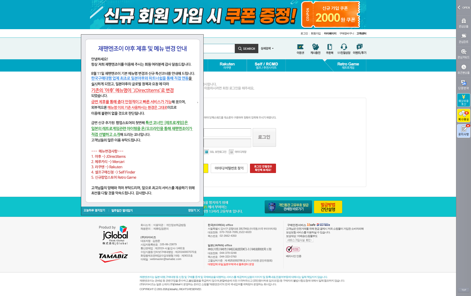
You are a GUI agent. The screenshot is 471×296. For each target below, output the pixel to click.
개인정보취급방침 (176, 224)
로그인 (304, 33)
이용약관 (158, 224)
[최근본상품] (463, 69)
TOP (463, 290)
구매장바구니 (346, 33)
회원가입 (316, 33)
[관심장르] (463, 38)
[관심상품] (463, 22)
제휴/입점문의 (161, 228)
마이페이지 (330, 33)
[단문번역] (463, 84)
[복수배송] (463, 115)
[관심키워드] (463, 53)
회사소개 (145, 224)
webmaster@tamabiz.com (165, 259)
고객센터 (361, 33)
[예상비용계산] (463, 100)
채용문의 (145, 228)
